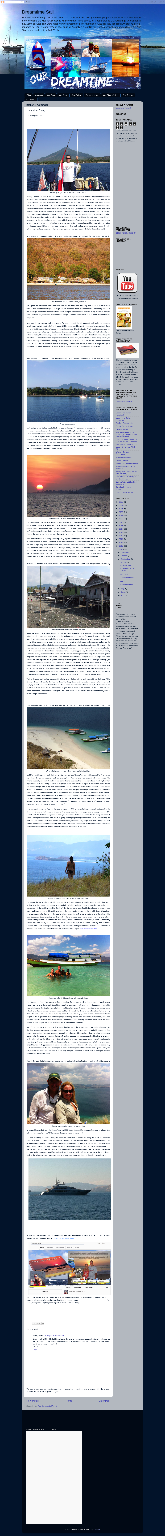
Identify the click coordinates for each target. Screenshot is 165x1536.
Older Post (104, 1400)
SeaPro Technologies (124, 423)
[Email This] (33, 1323)
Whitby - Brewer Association (122, 453)
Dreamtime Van (92, 95)
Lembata (124, 574)
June (123, 592)
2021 (121, 515)
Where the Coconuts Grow (127, 463)
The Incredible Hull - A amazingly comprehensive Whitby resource (126, 434)
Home (69, 1400)
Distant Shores (122, 429)
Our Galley (76, 95)
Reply (35, 1350)
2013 (121, 542)
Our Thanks (128, 95)
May (123, 595)
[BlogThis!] (35, 1323)
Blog (29, 95)
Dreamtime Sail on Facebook (123, 414)
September (125, 559)
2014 (121, 539)
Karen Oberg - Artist (124, 401)
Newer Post (32, 1400)
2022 (121, 512)
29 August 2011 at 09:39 (54, 1335)
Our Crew (63, 95)
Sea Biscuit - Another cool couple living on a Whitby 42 (126, 447)
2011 (121, 549)
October (124, 556)
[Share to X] (38, 1323)
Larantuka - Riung (127, 565)
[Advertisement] (127, 184)
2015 (121, 536)
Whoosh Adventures (124, 457)
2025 (121, 502)
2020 (121, 519)
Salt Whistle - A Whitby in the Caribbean (126, 478)
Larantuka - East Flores (127, 570)
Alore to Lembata (127, 578)
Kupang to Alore (126, 584)
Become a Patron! (123, 108)
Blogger (97, 1529)
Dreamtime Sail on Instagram (123, 419)
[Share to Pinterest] (43, 1323)
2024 (121, 505)
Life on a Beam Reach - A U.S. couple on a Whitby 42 (127, 441)
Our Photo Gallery (110, 95)
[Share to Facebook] (40, 1323)
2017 (121, 529)
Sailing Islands (122, 460)
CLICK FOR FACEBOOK (126, 233)
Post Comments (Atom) (47, 1406)
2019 (121, 522)
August (124, 562)
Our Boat (51, 95)
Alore (122, 581)
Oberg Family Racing (124, 492)
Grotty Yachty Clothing (125, 426)
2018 (121, 526)
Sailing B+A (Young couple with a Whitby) (126, 473)
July (123, 589)
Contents (39, 95)
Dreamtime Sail (38, 12)
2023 (121, 509)
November (125, 552)
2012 (121, 546)
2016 (121, 532)
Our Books (31, 99)
